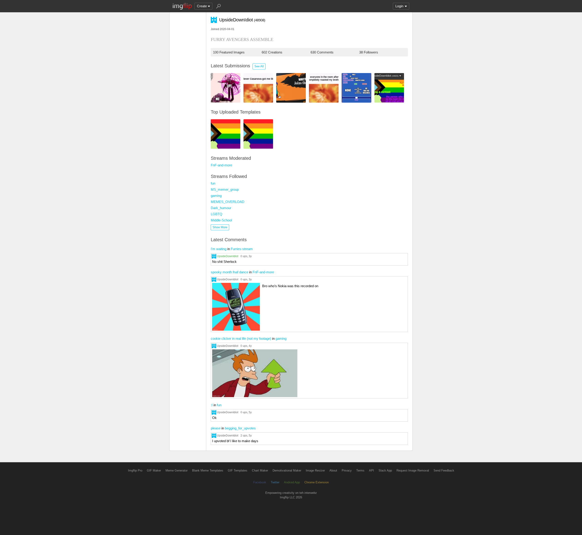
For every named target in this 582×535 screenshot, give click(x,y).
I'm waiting (218, 249)
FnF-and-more (221, 165)
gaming (216, 196)
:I (212, 405)
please (216, 428)
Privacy (347, 470)
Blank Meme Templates (207, 470)
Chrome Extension (316, 482)
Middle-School (221, 220)
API (371, 470)
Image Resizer (315, 470)
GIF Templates (237, 470)
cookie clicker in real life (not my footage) (241, 338)
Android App (292, 482)
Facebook (259, 482)
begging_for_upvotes (240, 428)
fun (213, 183)
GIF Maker (154, 470)
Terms (360, 470)
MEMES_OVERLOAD (227, 202)
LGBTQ (216, 214)
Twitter (275, 482)
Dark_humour (221, 208)
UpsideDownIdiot (227, 256)
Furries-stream (242, 249)
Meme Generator (177, 470)
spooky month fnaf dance (229, 272)
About (333, 470)
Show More (220, 227)
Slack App (385, 470)
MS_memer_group (225, 189)
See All (259, 66)
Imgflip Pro (135, 470)
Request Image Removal (412, 470)
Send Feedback (444, 470)
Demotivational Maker (287, 470)
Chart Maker (260, 470)
